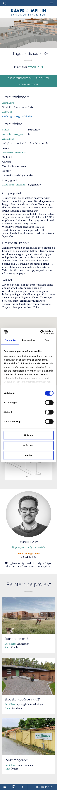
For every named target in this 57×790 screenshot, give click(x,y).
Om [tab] (47, 340)
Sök (4, 3)
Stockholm (35, 67)
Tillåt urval (28, 445)
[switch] (49, 402)
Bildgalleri (42, 78)
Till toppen (42, 786)
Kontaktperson (28, 84)
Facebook (22, 787)
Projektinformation (20, 78)
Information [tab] (28, 340)
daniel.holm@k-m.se (28, 553)
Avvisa (28, 455)
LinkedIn (4, 787)
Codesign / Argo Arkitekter (18, 116)
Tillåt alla (28, 435)
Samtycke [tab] (10, 340)
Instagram (13, 787)
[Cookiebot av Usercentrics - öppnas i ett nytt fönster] (41, 332)
